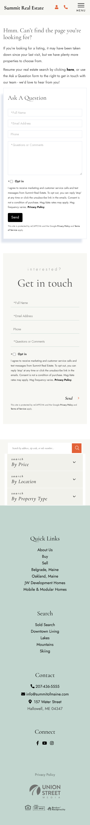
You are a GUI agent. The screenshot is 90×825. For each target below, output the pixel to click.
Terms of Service (18, 408)
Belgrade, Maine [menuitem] (45, 569)
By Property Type (29, 498)
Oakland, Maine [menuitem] (45, 576)
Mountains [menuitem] (45, 644)
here (70, 69)
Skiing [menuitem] (45, 651)
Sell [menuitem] (45, 563)
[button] (76, 448)
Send (15, 217)
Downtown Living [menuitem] (45, 631)
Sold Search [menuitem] (45, 625)
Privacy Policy (36, 207)
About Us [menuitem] (45, 550)
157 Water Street (45, 705)
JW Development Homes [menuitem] (45, 583)
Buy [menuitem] (45, 556)
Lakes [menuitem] (45, 638)
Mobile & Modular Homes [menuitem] (44, 589)
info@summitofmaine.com (47, 694)
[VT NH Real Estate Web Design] (45, 791)
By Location (24, 481)
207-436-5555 (47, 686)
